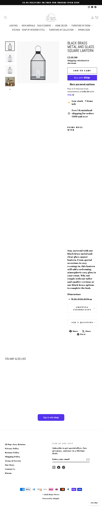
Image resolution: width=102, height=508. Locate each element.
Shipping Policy (12, 456)
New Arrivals (28, 25)
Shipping (71, 60)
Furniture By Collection (61, 29)
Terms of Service (13, 461)
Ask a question (82, 322)
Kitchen (16, 29)
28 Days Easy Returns (15, 444)
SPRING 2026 (84, 29)
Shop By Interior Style (33, 29)
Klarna (8, 473)
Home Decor (61, 25)
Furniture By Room (81, 25)
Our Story (9, 465)
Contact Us (10, 469)
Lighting (13, 25)
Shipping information (82, 308)
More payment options (82, 84)
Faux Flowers (44, 25)
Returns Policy (12, 452)
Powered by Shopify (51, 498)
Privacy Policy (12, 448)
